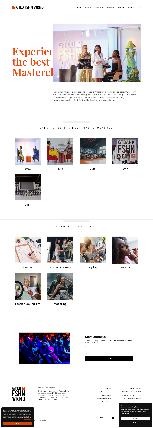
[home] (28, 7)
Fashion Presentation (104, 398)
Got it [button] (17, 423)
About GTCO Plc (135, 388)
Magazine (121, 7)
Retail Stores (106, 395)
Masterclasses (106, 392)
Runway (108, 388)
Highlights (110, 7)
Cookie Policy (125, 413)
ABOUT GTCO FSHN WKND (131, 392)
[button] (138, 7)
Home (79, 7)
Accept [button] (135, 418)
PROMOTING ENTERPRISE (131, 395)
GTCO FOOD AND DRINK (132, 398)
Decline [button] (135, 423)
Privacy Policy (27, 419)
